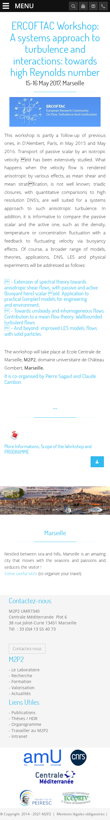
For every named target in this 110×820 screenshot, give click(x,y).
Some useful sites (20, 573)
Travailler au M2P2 (29, 730)
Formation (21, 681)
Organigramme (26, 724)
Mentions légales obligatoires (81, 813)
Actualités (21, 693)
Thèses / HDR (24, 718)
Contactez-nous (27, 648)
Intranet (19, 736)
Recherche (21, 675)
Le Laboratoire (25, 669)
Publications (23, 712)
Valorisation (23, 687)
